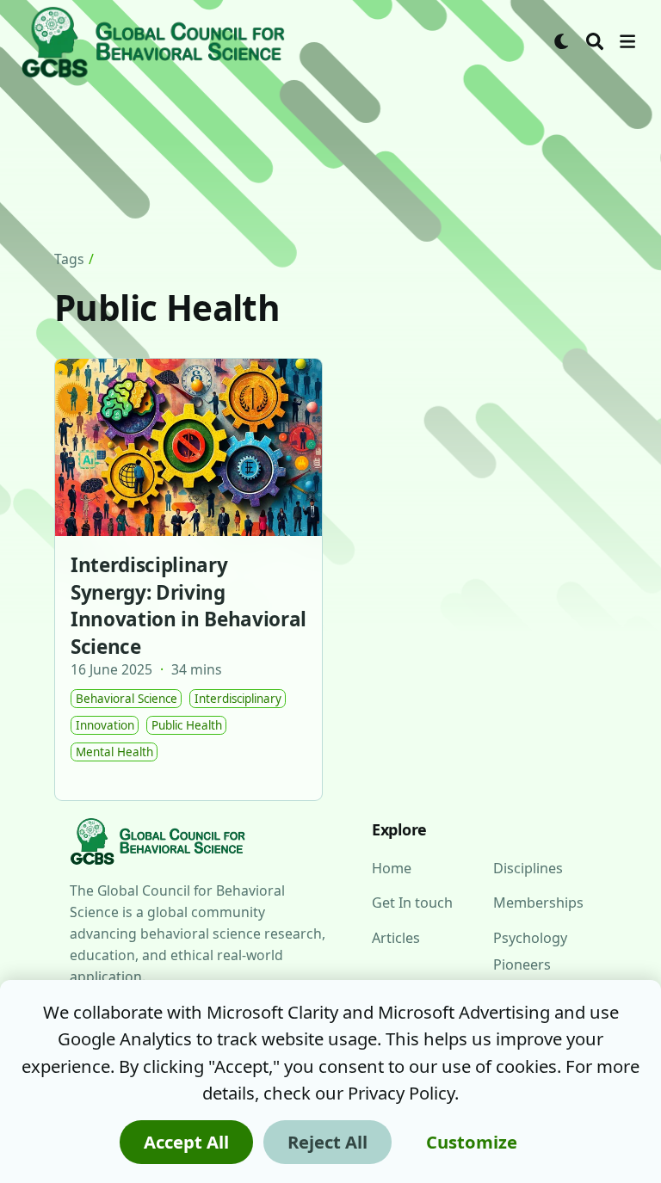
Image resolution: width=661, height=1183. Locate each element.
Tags (69, 258)
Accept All (186, 1142)
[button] (627, 41)
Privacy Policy (401, 1093)
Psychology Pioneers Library (532, 965)
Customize (471, 1142)
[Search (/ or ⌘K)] (594, 41)
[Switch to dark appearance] (562, 41)
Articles (396, 937)
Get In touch (412, 902)
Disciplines (529, 868)
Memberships (538, 902)
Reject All (327, 1142)
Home (391, 868)
